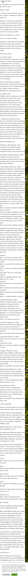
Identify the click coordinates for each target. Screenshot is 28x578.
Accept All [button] (14, 574)
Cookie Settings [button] (6, 574)
